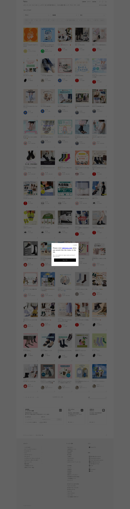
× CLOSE (75, 245)
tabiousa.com (67, 248)
